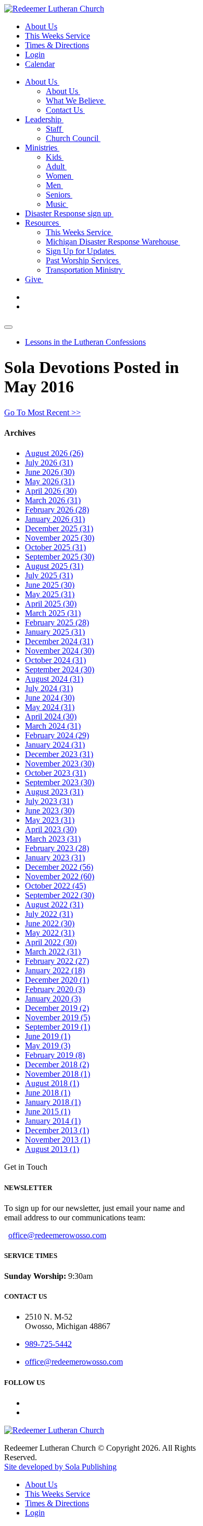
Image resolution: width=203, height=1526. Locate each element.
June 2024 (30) (49, 697)
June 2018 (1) (47, 1092)
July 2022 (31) (49, 914)
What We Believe (76, 100)
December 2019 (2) (57, 1008)
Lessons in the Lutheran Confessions (85, 341)
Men (54, 185)
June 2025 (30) (49, 584)
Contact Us (65, 110)
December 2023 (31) (59, 754)
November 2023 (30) (59, 763)
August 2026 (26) (54, 453)
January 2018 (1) (53, 1102)
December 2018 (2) (57, 1064)
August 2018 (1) (52, 1083)
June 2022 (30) (49, 923)
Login (35, 54)
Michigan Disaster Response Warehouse (113, 241)
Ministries (42, 147)
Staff (55, 128)
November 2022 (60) (59, 876)
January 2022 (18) (55, 970)
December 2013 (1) (57, 1130)
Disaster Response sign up (69, 213)
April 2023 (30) (51, 829)
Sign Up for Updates (81, 251)
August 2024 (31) (54, 678)
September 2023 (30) (59, 782)
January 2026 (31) (55, 519)
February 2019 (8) (55, 1055)
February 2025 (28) (57, 622)
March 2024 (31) (53, 725)
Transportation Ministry (85, 269)
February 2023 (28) (57, 848)
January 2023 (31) (55, 857)
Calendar (40, 64)
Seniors (59, 194)
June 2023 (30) (49, 810)
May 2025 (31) (49, 594)
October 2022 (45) (55, 885)
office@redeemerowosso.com (57, 1235)
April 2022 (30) (51, 942)
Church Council (73, 138)
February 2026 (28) (57, 509)
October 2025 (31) (55, 547)
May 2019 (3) (47, 1045)
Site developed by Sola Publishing (60, 1466)
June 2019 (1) (47, 1036)
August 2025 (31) (54, 566)
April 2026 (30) (51, 490)
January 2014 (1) (53, 1120)
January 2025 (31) (55, 631)
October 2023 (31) (55, 772)
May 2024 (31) (49, 707)
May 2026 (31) (49, 481)
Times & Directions (57, 45)
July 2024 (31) (49, 688)
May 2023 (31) (49, 820)
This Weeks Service (57, 35)
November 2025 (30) (59, 537)
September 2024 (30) (59, 669)
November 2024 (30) (59, 650)
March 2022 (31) (53, 951)
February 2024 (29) (57, 735)
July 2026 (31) (49, 462)
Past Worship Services (83, 260)
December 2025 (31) (59, 528)
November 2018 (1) (57, 1073)
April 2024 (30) (51, 716)
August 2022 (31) (54, 904)
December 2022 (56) (59, 867)
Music (57, 204)
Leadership (44, 119)
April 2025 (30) (51, 603)
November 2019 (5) (57, 1017)
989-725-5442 (48, 1343)
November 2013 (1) (57, 1139)
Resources (43, 222)
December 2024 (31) (59, 641)
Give (34, 279)
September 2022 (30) (59, 895)
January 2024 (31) (55, 744)
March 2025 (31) (53, 613)
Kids (55, 157)
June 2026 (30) (49, 472)
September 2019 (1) (57, 1026)
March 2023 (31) (53, 838)
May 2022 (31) (49, 932)
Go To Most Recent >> (42, 412)
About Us (41, 26)
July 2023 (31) (49, 801)
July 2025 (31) (49, 575)
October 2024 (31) (55, 660)
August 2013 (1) (52, 1149)
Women (59, 175)
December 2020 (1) (57, 979)
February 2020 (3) (55, 989)
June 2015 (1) (47, 1111)
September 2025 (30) (59, 556)
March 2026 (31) (53, 500)
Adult (56, 166)
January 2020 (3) (53, 998)
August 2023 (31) (54, 791)
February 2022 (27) (57, 961)
